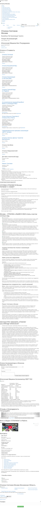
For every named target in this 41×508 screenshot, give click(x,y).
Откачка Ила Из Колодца (6, 9)
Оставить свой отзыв (4, 417)
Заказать (3, 63)
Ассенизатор (10, 27)
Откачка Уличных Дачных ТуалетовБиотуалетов (12, 138)
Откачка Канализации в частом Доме (8, 14)
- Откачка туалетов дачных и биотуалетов (10, 462)
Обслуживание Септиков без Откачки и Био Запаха (11, 11)
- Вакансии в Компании (7, 468)
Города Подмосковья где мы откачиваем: (8, 491)
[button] (4, 414)
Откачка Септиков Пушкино (33, 489)
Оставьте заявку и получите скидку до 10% (7, 182)
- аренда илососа (6, 459)
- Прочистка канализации (7, 467)
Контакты (3, 20)
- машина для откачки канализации (9, 463)
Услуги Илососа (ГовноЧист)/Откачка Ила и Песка (10, 117)
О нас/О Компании (5, 18)
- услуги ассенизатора (7, 460)
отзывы (10, 417)
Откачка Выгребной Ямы (9, 66)
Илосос (9, 28)
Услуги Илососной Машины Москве (8, 16)
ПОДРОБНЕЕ (18, 113)
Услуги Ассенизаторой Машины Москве (9, 15)
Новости (3, 21)
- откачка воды (5, 461)
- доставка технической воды (8, 465)
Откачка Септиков (7, 54)
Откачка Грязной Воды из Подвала (9, 90)
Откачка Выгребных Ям (6, 8)
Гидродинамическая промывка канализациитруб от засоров (15, 131)
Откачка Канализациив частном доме (8, 77)
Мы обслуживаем (20, 493)
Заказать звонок (4, 452)
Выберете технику (4, 366)
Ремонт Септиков (7, 163)
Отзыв (14, 25)
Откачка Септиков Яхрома (32, 488)
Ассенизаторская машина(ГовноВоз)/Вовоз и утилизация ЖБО (13, 102)
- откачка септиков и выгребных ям (9, 464)
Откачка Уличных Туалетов (7, 10)
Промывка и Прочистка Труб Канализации (9, 17)
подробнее (12, 169)
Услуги (3, 6)
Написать (9, 496)
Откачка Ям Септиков (6, 7)
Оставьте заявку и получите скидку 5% (22, 375)
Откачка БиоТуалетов (6, 12)
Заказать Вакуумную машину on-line (8, 19)
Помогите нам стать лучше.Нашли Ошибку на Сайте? (24, 417)
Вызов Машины (4, 112)
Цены (3, 5)
